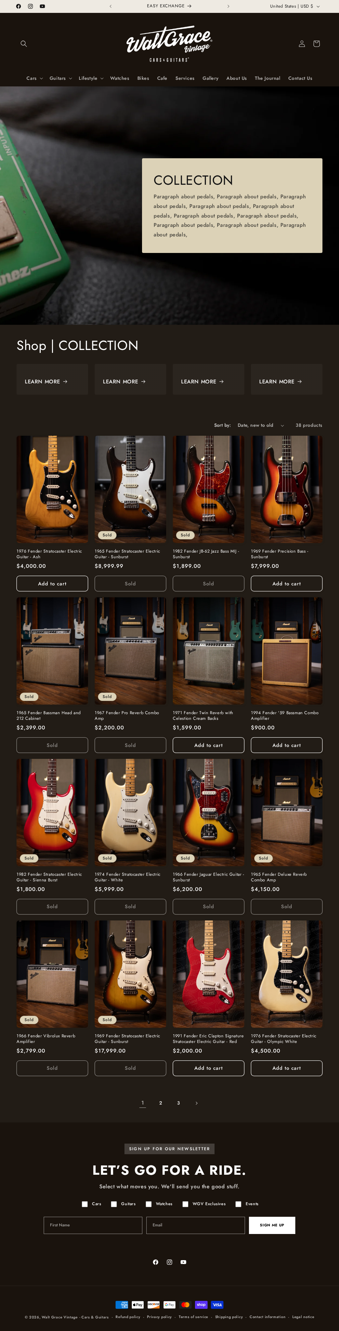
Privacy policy (159, 1316)
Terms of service (193, 1316)
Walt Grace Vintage (60, 1317)
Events (252, 1204)
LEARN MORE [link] (42, 381)
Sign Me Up (272, 1225)
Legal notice (303, 1316)
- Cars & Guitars (94, 1317)
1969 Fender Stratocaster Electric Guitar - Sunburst (127, 1039)
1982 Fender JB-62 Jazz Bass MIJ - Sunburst (206, 554)
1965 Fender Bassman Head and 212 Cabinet (49, 715)
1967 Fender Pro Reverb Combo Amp (127, 715)
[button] (24, 43)
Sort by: (222, 425)
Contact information (267, 1316)
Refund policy (128, 1316)
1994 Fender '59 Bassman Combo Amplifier (284, 715)
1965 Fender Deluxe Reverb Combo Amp (279, 877)
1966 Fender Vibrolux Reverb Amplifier (46, 1039)
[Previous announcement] (110, 6)
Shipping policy (229, 1316)
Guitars (128, 1204)
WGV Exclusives (209, 1204)
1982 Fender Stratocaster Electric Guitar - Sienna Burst (49, 877)
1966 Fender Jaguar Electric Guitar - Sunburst (208, 877)
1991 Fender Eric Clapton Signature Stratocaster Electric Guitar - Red (208, 1039)
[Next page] (196, 1103)
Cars (96, 1204)
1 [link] (142, 1103)
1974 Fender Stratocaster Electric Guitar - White (128, 877)
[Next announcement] (228, 6)
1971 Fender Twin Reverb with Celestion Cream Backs (203, 715)
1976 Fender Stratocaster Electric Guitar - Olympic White (283, 1039)
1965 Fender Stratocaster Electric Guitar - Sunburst (127, 554)
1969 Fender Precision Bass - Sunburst (280, 554)
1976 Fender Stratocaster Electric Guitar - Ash (49, 554)
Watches (164, 1204)
